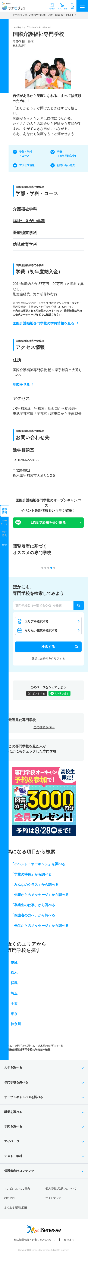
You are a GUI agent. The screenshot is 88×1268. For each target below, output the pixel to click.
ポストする (38, 693)
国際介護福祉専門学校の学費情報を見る (43, 323)
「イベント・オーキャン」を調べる (38, 864)
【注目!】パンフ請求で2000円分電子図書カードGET (42, 14)
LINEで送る (62, 693)
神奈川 (16, 1024)
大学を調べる (13, 1067)
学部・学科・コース (25, 153)
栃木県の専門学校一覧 (50, 1045)
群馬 (14, 983)
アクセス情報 (27, 165)
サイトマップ (53, 1197)
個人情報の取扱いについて (60, 1188)
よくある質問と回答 (15, 1207)
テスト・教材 (13, 1156)
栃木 (14, 972)
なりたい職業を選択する (41, 630)
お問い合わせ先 (66, 165)
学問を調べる (13, 1126)
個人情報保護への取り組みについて (34, 1239)
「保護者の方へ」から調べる (33, 915)
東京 (14, 1014)
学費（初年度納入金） (67, 153)
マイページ (11, 1141)
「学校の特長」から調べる (31, 874)
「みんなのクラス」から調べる (35, 884)
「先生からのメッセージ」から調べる (40, 925)
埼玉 (14, 993)
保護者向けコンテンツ (19, 1170)
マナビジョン (13, 8)
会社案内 (69, 1239)
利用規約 (9, 1197)
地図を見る (21, 384)
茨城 (14, 962)
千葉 (14, 1003)
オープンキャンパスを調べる (23, 1097)
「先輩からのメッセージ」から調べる (40, 894)
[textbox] (48, 605)
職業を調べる (13, 1112)
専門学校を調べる (25, 1045)
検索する (48, 646)
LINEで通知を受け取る (48, 522)
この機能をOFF (44, 727)
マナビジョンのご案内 (17, 1188)
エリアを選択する (37, 621)
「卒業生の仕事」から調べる (33, 905)
